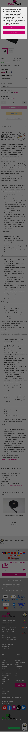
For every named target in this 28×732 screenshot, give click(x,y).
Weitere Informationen (14, 36)
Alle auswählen (14, 27)
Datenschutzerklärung (8, 24)
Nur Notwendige (14, 32)
